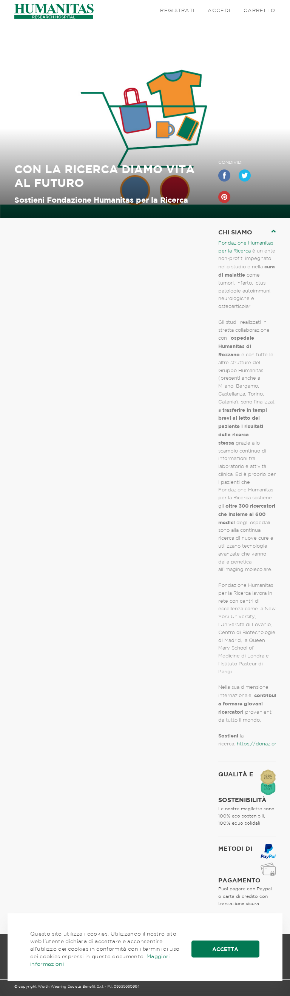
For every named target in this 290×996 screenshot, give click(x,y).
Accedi (219, 10)
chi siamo (235, 232)
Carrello (259, 10)
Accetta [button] (225, 949)
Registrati (177, 10)
